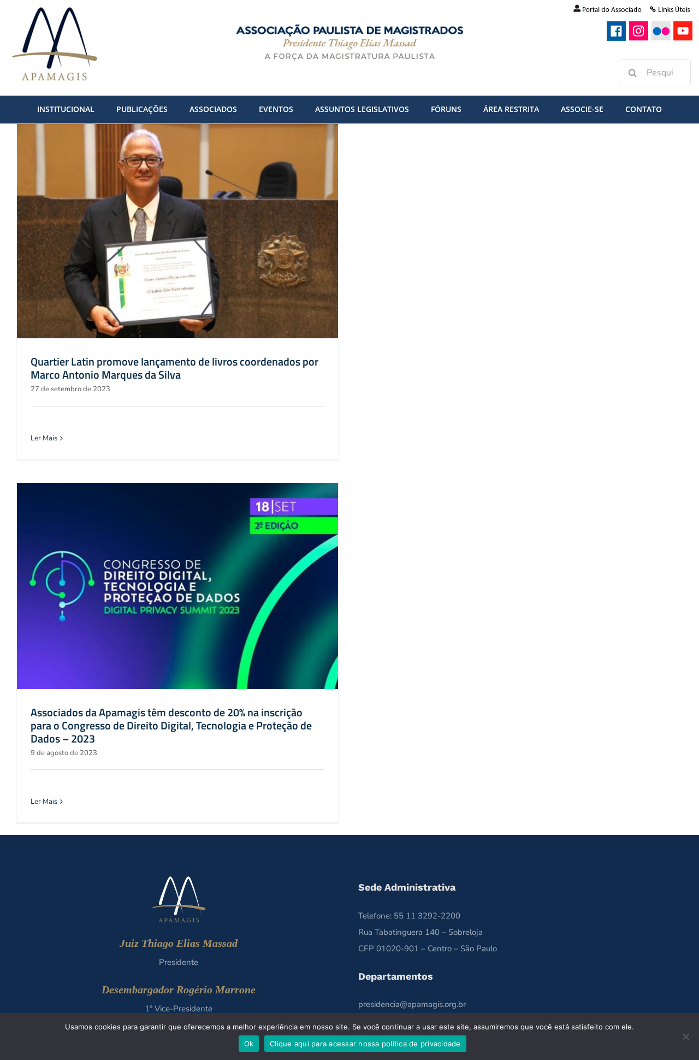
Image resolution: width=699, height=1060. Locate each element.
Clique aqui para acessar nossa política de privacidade (365, 1043)
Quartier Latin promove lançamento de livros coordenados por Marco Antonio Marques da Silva (174, 368)
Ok (249, 1043)
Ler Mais (44, 438)
